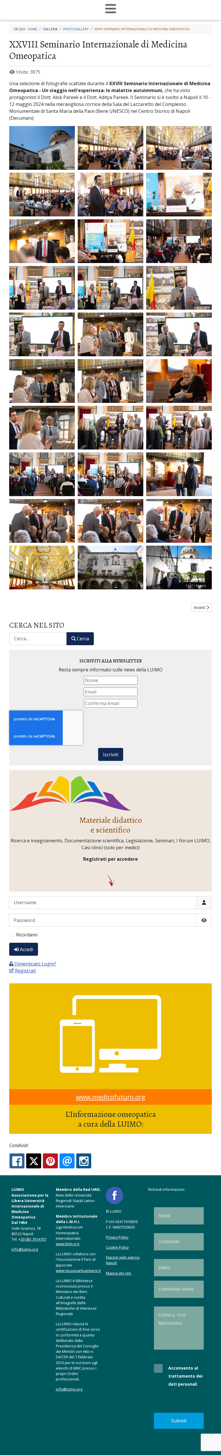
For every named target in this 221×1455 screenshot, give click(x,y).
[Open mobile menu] (110, 8)
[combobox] (38, 638)
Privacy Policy (117, 1237)
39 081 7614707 (33, 1239)
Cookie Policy (117, 1247)
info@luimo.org (25, 1249)
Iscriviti (110, 754)
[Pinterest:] (50, 1160)
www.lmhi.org (67, 1243)
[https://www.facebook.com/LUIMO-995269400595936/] (114, 1195)
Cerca (83, 638)
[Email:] (67, 1160)
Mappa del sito (118, 1273)
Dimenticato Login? (35, 964)
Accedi (26, 949)
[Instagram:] (83, 1160)
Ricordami (26, 935)
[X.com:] (33, 1160)
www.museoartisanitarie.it (78, 1270)
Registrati (25, 971)
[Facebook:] (16, 1160)
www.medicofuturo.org (110, 1096)
